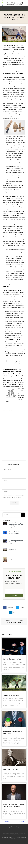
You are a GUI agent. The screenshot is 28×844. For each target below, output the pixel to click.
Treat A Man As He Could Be (11, 770)
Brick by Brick (12, 549)
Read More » (11, 527)
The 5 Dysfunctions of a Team (12, 659)
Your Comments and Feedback (10, 833)
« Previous (6, 821)
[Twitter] (14, 827)
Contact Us (17, 835)
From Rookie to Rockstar (15, 558)
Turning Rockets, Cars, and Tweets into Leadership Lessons (16, 542)
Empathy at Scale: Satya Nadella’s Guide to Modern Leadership (16, 524)
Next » (22, 821)
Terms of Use (22, 833)
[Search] (26, 8)
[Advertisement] (14, 437)
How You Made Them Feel (11, 695)
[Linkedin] (17, 827)
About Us (10, 835)
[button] (8, 607)
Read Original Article (7, 410)
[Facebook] (10, 827)
